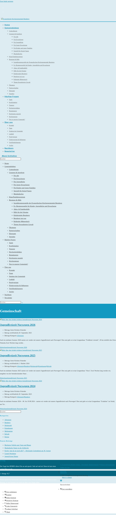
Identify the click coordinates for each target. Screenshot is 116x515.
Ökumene (12, 227)
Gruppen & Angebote (16, 172)
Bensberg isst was (20, 218)
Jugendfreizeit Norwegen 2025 (17, 355)
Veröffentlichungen (16, 289)
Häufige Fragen (10, 240)
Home (7, 163)
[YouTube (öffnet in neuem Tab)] (5, 11)
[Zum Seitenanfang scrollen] (61, 477)
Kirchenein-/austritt (16, 258)
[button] (61, 480)
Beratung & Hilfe (15, 200)
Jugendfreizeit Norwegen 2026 (17, 324)
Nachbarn (8, 295)
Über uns (8, 267)
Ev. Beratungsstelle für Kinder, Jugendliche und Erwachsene (35, 206)
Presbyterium (13, 282)
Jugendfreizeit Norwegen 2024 (17, 386)
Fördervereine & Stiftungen (18, 285)
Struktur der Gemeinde (17, 276)
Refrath (49, 366)
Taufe (11, 243)
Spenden (12, 237)
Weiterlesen (13, 347)
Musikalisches (19, 194)
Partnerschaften (14, 230)
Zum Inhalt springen (6, 1)
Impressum (63, 471)
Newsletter (8, 298)
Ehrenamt (12, 234)
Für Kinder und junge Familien (24, 188)
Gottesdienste (14, 169)
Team (11, 273)
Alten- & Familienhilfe (22, 209)
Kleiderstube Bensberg (22, 215)
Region (7, 437)
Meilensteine (9, 431)
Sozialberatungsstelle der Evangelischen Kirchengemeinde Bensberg (38, 203)
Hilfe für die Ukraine (21, 212)
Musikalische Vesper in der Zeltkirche (17, 448)
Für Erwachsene (19, 179)
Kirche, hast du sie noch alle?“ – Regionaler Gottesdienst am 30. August (28, 451)
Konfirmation (14, 246)
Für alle (16, 176)
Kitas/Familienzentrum (17, 197)
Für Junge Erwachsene (22, 185)
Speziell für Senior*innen (22, 191)
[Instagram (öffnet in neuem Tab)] (5, 7)
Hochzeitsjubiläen (15, 252)
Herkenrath (34, 366)
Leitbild (11, 279)
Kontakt (12, 270)
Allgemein (20, 336)
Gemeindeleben (10, 166)
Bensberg (27, 366)
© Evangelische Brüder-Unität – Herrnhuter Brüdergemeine (79, 465)
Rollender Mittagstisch (21, 221)
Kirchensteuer (14, 261)
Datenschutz (63, 472)
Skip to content (67, 477)
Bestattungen (13, 255)
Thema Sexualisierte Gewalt (23, 224)
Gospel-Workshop (10, 453)
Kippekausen (42, 366)
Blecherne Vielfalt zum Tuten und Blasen (18, 445)
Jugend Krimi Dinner (11, 456)
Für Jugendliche (19, 182)
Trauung (12, 249)
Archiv (11, 292)
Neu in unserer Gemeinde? (18, 264)
